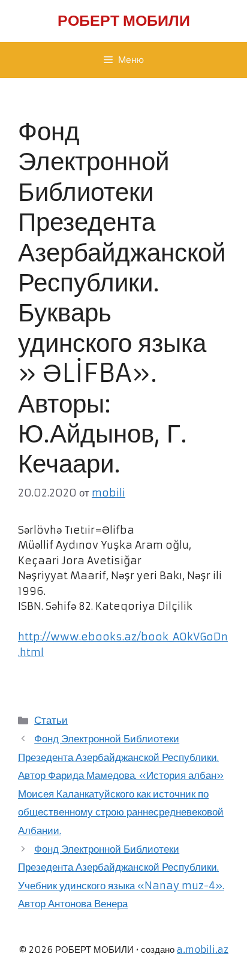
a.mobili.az (202, 949)
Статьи (51, 720)
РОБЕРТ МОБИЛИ (124, 20)
